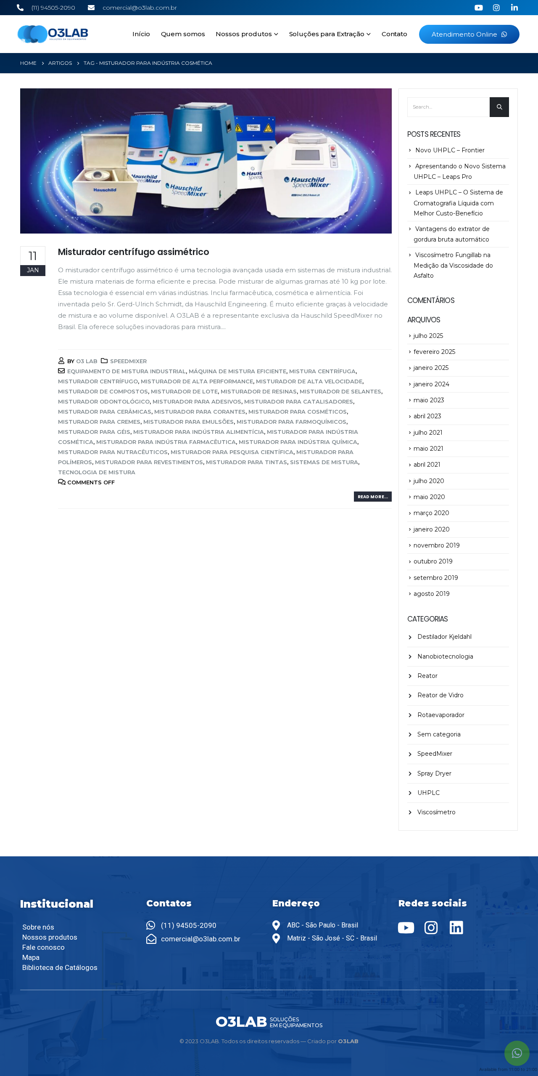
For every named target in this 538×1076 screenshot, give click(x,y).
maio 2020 (429, 497)
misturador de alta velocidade (309, 381)
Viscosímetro (436, 812)
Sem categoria (439, 734)
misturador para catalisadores (298, 401)
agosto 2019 (432, 594)
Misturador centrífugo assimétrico (133, 252)
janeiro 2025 (431, 368)
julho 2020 (429, 481)
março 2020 (431, 513)
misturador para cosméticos (297, 411)
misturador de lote (184, 391)
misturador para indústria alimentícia (198, 431)
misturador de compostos (103, 391)
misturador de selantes (340, 391)
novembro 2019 (437, 545)
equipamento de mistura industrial (126, 371)
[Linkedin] (456, 927)
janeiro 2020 (432, 529)
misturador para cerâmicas (104, 411)
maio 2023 (429, 400)
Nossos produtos (244, 34)
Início (141, 34)
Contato (394, 34)
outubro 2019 (433, 561)
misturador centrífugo (98, 381)
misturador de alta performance (197, 381)
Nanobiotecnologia (445, 656)
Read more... (373, 497)
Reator (427, 676)
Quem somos (183, 34)
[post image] (206, 161)
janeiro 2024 (431, 384)
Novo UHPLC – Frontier (450, 150)
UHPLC (428, 793)
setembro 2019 (436, 578)
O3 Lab (87, 361)
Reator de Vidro (440, 695)
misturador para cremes (99, 421)
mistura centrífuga (322, 371)
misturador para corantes (199, 411)
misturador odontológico (104, 401)
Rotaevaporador (440, 715)
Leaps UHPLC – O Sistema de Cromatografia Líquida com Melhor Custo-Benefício (458, 203)
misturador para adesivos (197, 401)
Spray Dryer (434, 773)
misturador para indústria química (298, 441)
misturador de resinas (259, 391)
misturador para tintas (246, 462)
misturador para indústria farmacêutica (166, 441)
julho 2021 (428, 432)
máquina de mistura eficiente (237, 371)
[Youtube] (406, 927)
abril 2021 (427, 464)
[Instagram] (431, 927)
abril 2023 (427, 416)
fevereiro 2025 (434, 352)
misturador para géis (94, 431)
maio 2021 (428, 448)
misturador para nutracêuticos (113, 452)
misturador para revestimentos (149, 462)
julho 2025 (428, 336)
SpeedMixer (128, 361)
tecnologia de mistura (96, 472)
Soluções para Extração (326, 34)
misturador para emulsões (188, 421)
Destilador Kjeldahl (444, 636)
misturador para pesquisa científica (232, 452)
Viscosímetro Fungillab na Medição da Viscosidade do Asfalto (453, 265)
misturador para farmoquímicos (291, 421)
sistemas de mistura (324, 462)
